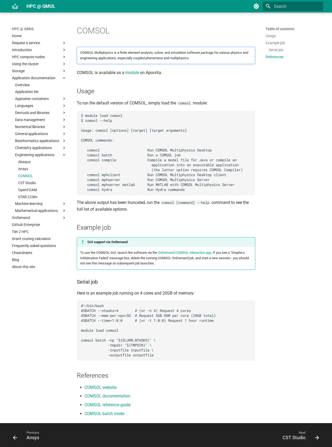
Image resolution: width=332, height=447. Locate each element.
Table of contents (280, 29)
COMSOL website (100, 387)
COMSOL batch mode (104, 413)
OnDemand (166, 253)
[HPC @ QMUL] (15, 6)
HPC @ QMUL (23, 29)
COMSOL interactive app (193, 253)
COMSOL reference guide (107, 404)
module (132, 72)
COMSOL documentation (107, 395)
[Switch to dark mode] (256, 6)
